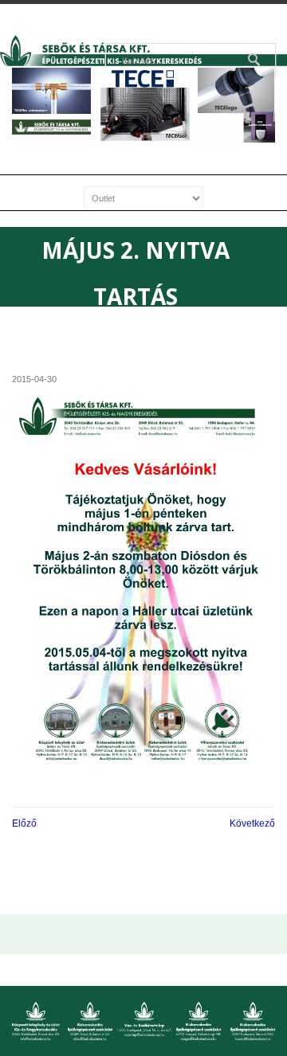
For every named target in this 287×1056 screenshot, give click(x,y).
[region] (143, 105)
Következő (252, 823)
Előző (24, 823)
